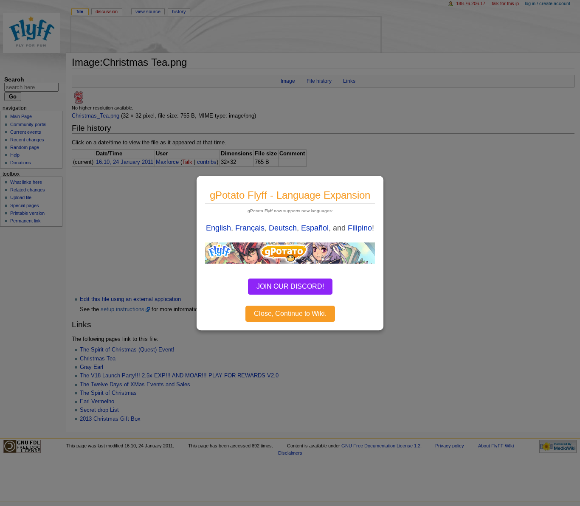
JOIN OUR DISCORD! (290, 286)
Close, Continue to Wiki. (290, 313)
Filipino (360, 228)
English (218, 228)
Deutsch (283, 228)
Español (315, 228)
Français (250, 228)
